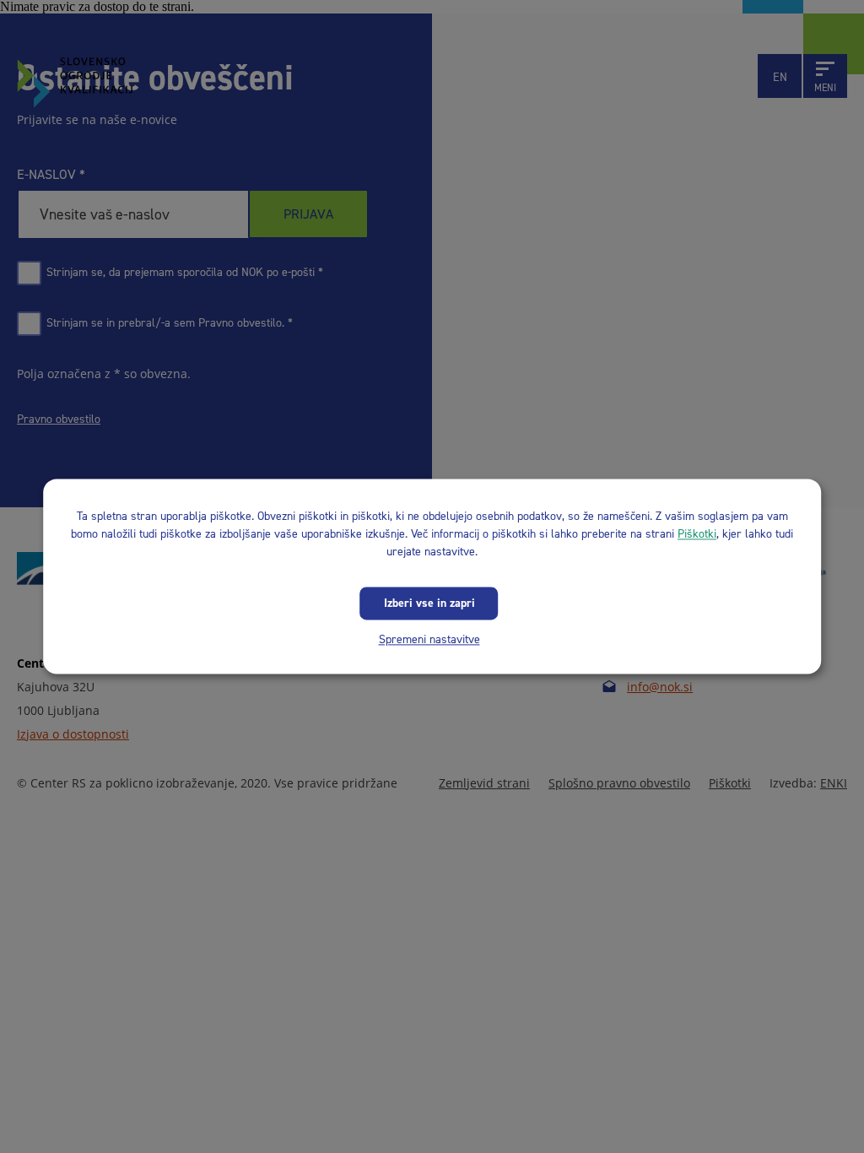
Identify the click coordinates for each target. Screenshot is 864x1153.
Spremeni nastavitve (429, 639)
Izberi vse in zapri (429, 603)
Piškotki (697, 534)
